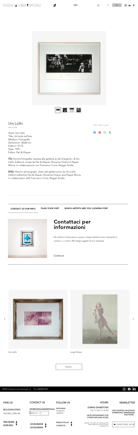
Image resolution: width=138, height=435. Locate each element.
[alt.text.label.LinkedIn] (129, 5)
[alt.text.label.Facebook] (133, 5)
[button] (75, 5)
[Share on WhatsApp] (104, 132)
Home (11, 21)
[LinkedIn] (134, 389)
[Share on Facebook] (94, 132)
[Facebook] (129, 389)
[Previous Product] (4, 319)
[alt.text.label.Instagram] (125, 5)
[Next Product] (133, 319)
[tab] (23, 208)
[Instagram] (124, 389)
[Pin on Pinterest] (99, 132)
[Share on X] (110, 132)
